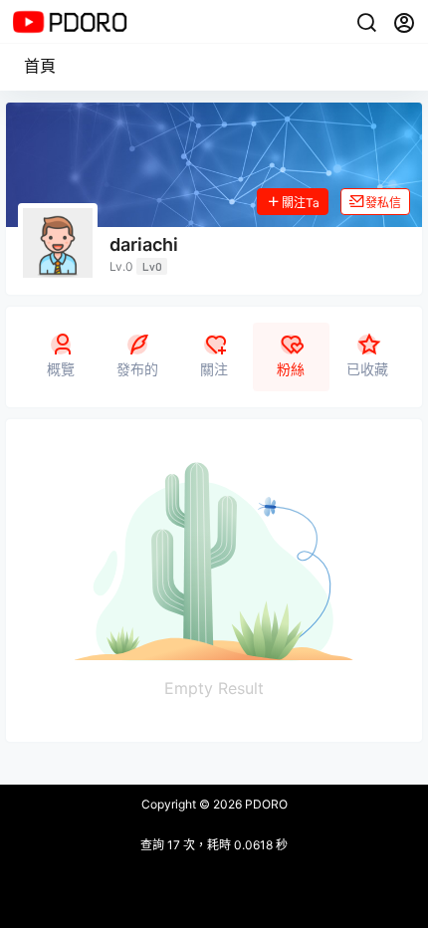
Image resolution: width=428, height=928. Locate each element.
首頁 (40, 66)
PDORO (265, 804)
